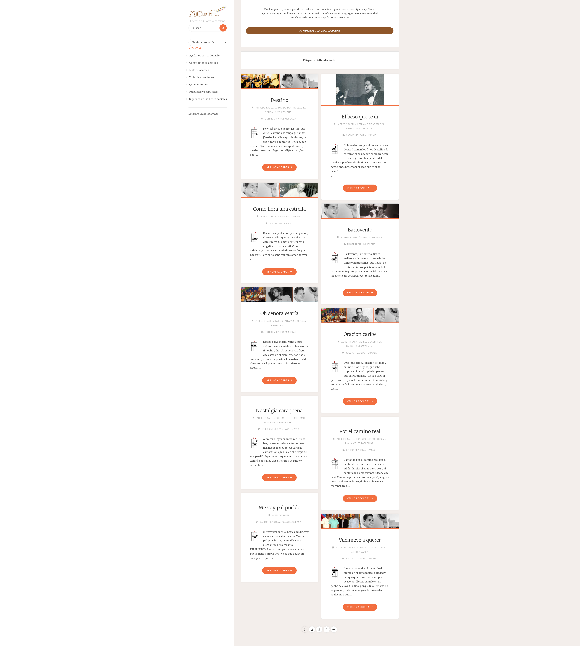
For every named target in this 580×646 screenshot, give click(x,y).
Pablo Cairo (278, 325)
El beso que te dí (360, 117)
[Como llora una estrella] (279, 189)
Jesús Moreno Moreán (359, 128)
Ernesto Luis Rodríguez (370, 439)
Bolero (269, 119)
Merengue (369, 244)
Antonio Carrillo (290, 216)
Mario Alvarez (359, 552)
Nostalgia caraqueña (279, 411)
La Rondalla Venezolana (290, 321)
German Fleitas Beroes (370, 124)
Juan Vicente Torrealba (359, 443)
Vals (288, 223)
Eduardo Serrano (371, 237)
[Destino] (279, 81)
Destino (279, 100)
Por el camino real (360, 431)
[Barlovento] (360, 210)
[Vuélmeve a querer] (360, 520)
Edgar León (277, 223)
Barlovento (360, 230)
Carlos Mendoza (286, 119)
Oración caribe (360, 334)
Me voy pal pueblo (279, 508)
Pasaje (372, 135)
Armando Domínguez (288, 108)
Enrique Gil (286, 422)
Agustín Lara (349, 342)
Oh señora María (279, 313)
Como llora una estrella (279, 209)
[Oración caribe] (360, 315)
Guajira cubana (291, 522)
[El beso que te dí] (360, 89)
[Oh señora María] (279, 294)
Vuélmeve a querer (360, 540)
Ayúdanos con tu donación (320, 30)
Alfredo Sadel (264, 108)
